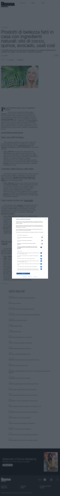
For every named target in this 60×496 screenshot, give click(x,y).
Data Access (30, 276)
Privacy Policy (35, 276)
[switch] (41, 237)
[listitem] (30, 235)
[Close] (46, 219)
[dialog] (30, 248)
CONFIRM (23, 273)
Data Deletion (25, 276)
